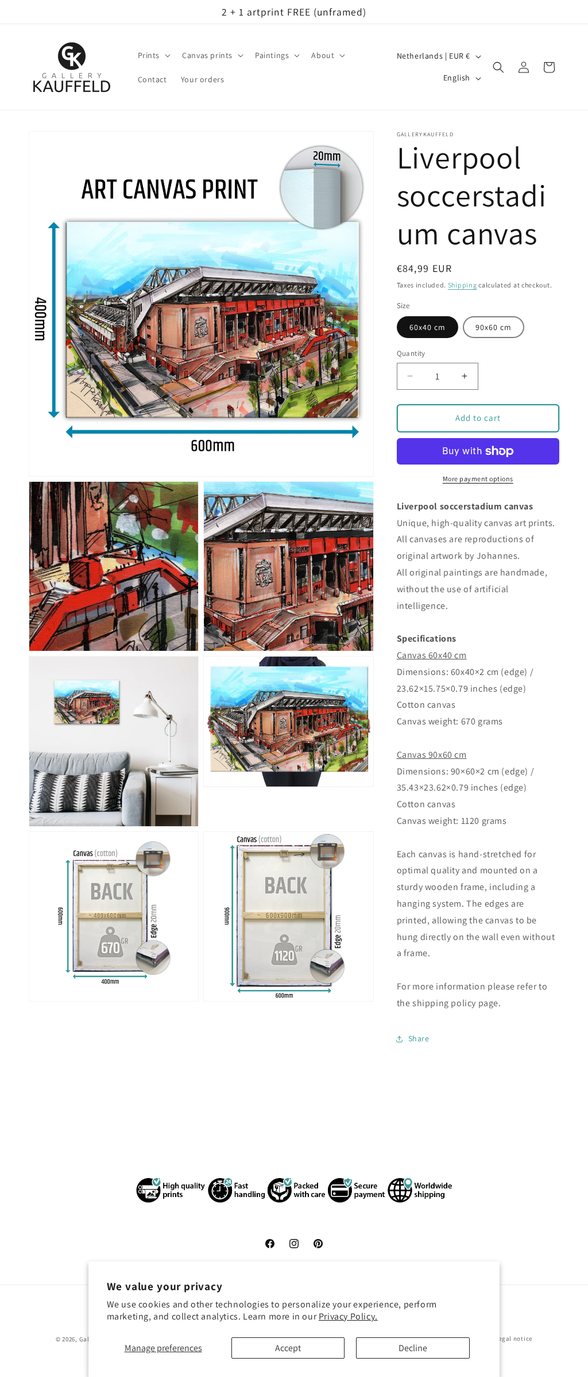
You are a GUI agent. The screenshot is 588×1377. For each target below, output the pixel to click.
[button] (153, 55)
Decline (413, 1348)
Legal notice (514, 1338)
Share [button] (419, 1038)
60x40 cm (427, 327)
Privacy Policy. (348, 1316)
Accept (288, 1348)
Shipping (462, 285)
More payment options (478, 478)
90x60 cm (493, 327)
